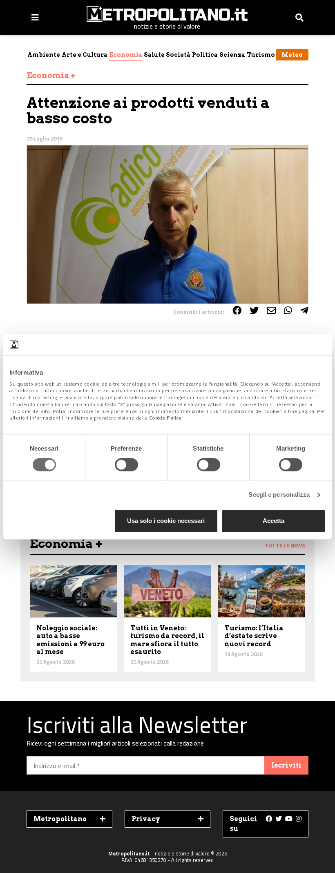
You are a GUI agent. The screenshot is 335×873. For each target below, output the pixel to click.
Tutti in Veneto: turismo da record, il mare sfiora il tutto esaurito (167, 640)
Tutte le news (285, 545)
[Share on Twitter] (254, 310)
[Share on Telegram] (304, 310)
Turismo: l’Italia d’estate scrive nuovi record (254, 635)
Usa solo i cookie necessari (166, 520)
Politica (205, 54)
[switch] (126, 464)
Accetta (273, 520)
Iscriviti (286, 765)
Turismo (261, 54)
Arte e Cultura (84, 54)
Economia (125, 54)
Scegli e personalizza (279, 494)
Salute (154, 54)
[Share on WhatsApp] (288, 310)
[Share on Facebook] (236, 310)
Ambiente (43, 54)
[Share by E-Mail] (271, 310)
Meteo (292, 54)
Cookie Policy (165, 418)
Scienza (232, 54)
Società (178, 54)
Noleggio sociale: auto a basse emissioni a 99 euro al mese (70, 640)
